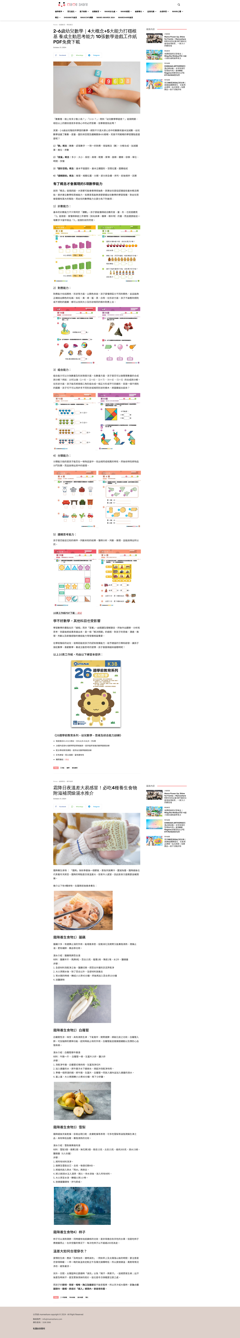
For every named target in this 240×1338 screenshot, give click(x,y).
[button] (179, 4)
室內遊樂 (167, 63)
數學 (68, 768)
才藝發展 (167, 34)
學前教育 (70, 25)
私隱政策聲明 (39, 1328)
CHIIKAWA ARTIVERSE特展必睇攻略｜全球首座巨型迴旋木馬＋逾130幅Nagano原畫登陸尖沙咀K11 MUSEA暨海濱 (175, 70)
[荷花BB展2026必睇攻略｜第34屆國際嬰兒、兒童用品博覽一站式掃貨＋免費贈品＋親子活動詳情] (154, 84)
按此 (67, 759)
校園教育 (62, 25)
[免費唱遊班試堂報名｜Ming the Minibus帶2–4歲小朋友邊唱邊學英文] (154, 55)
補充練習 (75, 768)
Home (55, 25)
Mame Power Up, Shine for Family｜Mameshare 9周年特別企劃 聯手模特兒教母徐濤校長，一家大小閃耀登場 (175, 41)
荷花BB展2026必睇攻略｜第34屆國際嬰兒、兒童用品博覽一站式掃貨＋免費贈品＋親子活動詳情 (175, 86)
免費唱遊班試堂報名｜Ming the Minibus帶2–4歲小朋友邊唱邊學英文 (175, 56)
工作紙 (62, 768)
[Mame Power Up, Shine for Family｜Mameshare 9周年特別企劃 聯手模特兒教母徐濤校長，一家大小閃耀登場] (154, 38)
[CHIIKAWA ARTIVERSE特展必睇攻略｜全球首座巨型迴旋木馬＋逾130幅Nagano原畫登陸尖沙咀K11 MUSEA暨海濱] (154, 67)
